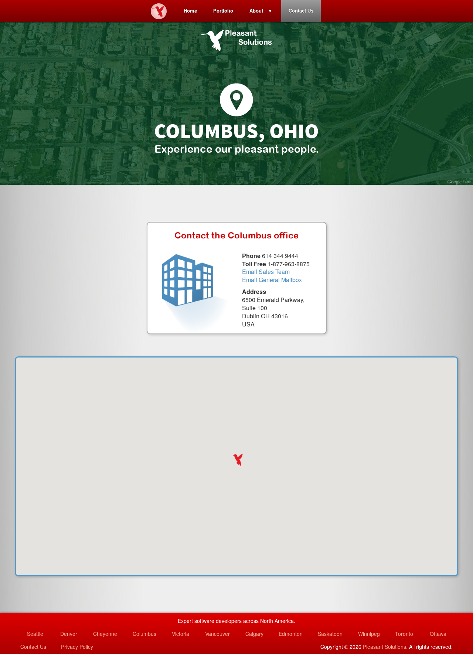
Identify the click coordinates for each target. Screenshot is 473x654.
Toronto (404, 633)
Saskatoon (330, 633)
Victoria (180, 633)
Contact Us (301, 11)
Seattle (35, 633)
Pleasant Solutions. (385, 646)
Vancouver (217, 633)
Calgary (254, 633)
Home (190, 11)
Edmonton (291, 633)
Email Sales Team (266, 271)
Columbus (144, 633)
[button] (236, 459)
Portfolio (223, 11)
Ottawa (438, 633)
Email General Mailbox (272, 279)
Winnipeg (369, 633)
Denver (68, 633)
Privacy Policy (77, 646)
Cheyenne (105, 633)
